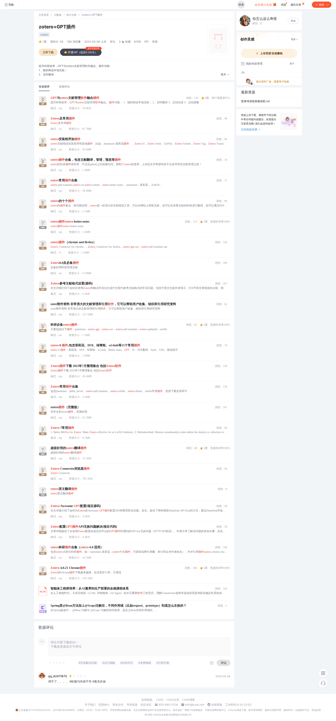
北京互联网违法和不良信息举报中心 (152, 710)
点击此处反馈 (249, 129)
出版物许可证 (302, 710)
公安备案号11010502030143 (34, 710)
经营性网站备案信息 (120, 710)
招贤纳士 (104, 704)
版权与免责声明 (273, 710)
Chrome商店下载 (237, 710)
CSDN (159, 699)
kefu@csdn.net (194, 704)
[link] (44, 14)
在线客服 (216, 704)
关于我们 (90, 704)
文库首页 (44, 14)
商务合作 (118, 704)
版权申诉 (288, 710)
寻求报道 (132, 704)
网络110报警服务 (194, 710)
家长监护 (177, 710)
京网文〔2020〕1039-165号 (92, 710)
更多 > (294, 39)
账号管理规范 (255, 710)
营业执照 (316, 710)
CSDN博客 (188, 699)
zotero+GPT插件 (57, 27)
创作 (321, 4)
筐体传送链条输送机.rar (255, 101)
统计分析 (71, 14)
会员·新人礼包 (264, 4)
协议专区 (146, 704)
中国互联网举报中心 (215, 710)
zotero (44, 34)
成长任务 (296, 4)
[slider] (57, 663)
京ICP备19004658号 (64, 710)
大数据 (57, 14)
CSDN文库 (172, 699)
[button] (225, 74)
